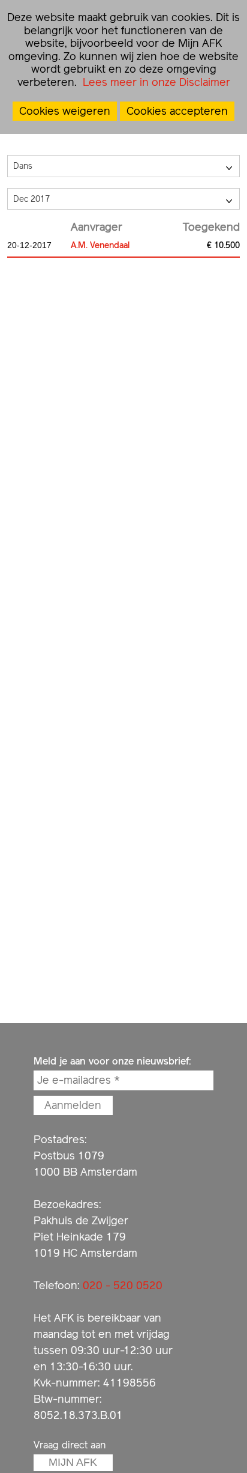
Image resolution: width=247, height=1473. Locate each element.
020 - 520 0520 (122, 1285)
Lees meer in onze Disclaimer (155, 82)
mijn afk (73, 1462)
